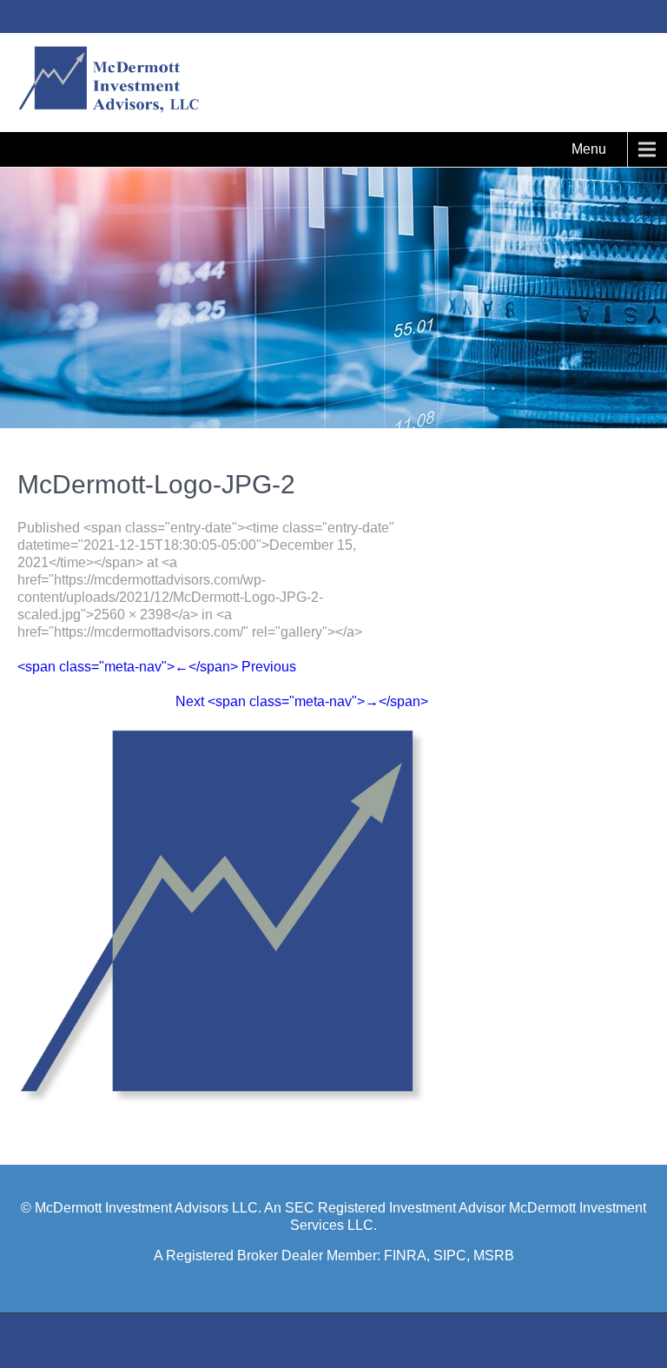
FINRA (405, 1255)
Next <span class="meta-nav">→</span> (301, 701)
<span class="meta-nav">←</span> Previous (156, 666)
